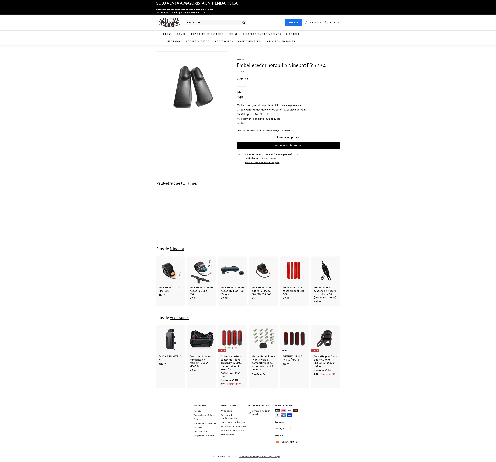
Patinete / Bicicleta (280, 41)
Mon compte (228, 434)
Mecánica (174, 41)
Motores (292, 34)
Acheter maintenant (288, 145)
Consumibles (200, 431)
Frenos (197, 419)
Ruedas (198, 410)
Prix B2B (293, 22)
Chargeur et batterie (207, 34)
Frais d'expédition (245, 130)
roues (181, 34)
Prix (239, 92)
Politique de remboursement (230, 417)
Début (167, 34)
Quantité (242, 78)
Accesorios (200, 427)
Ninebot (177, 249)
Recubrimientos (198, 41)
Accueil (240, 59)
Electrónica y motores (206, 423)
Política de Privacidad (232, 430)
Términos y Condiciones (233, 426)
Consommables (249, 41)
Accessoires (224, 41)
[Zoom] (192, 87)
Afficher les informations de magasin (262, 162)
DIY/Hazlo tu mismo (204, 435)
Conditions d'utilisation (233, 422)
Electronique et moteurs (262, 34)
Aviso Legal (227, 410)
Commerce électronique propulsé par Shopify (259, 456)
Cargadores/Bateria (204, 415)
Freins (233, 34)
